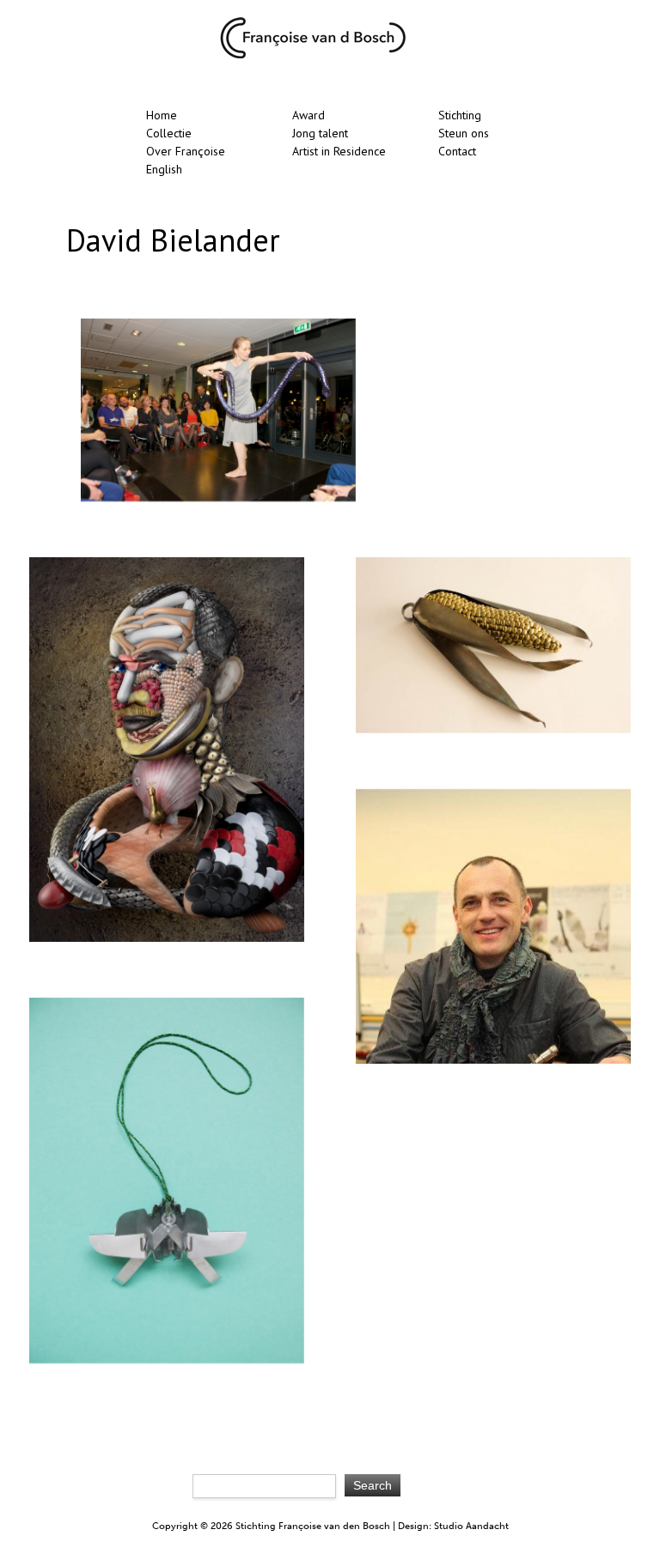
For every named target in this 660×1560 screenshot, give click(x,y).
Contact (457, 151)
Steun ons (463, 133)
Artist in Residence (339, 151)
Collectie (169, 133)
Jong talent (320, 133)
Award (308, 115)
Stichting (459, 115)
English (164, 169)
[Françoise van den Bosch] (313, 54)
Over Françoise (185, 151)
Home (161, 115)
